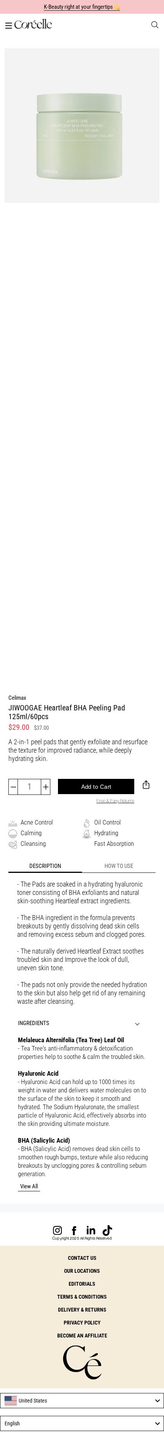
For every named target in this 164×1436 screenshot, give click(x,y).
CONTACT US (82, 1258)
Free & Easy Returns (115, 801)
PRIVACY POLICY (82, 1323)
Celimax (17, 697)
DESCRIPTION (45, 866)
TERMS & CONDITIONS (82, 1297)
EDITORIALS (82, 1284)
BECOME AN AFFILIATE (82, 1336)
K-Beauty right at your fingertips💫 (82, 6)
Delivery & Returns (82, 1310)
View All (29, 1186)
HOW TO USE (119, 866)
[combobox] (82, 1400)
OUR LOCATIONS (82, 1271)
